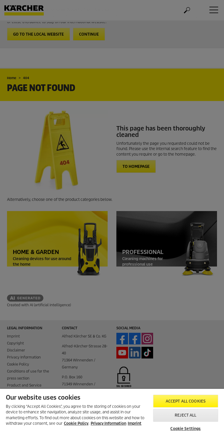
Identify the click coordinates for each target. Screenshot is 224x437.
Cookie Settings (185, 428)
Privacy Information (108, 423)
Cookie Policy (76, 423)
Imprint (134, 423)
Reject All (185, 415)
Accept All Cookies (186, 401)
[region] (112, 413)
